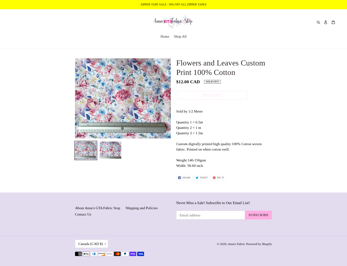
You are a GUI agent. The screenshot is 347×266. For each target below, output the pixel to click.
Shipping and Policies (142, 208)
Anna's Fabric (236, 244)
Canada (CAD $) (90, 244)
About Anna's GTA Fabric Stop (97, 208)
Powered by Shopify (259, 244)
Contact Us (83, 214)
